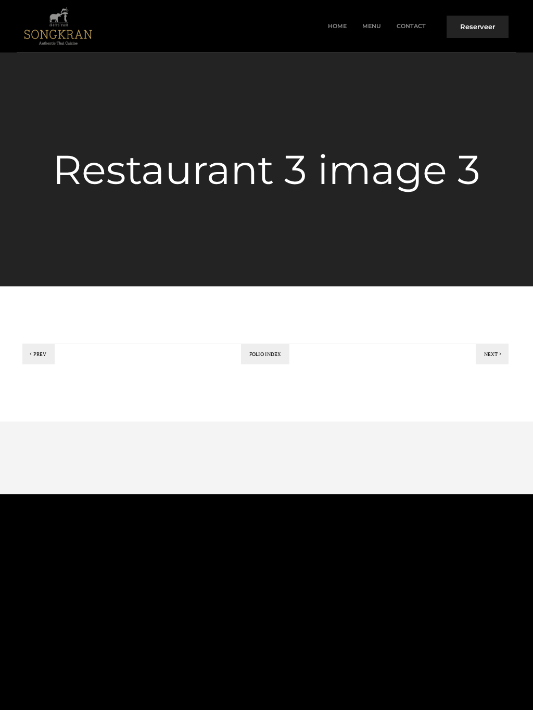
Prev (39, 354)
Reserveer (477, 26)
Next (491, 354)
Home (337, 26)
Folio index (265, 354)
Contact (411, 26)
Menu (371, 26)
